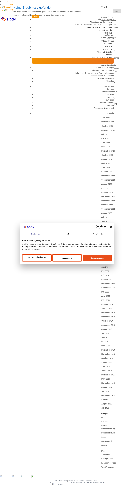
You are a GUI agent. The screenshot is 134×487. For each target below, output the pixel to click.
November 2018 (108, 354)
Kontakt (109, 61)
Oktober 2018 (107, 358)
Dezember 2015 (108, 375)
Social (103, 437)
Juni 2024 (105, 163)
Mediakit (108, 55)
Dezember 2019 (108, 313)
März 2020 (105, 300)
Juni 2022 (105, 221)
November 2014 (108, 383)
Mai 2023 (105, 188)
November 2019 (108, 317)
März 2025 (105, 147)
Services (110, 38)
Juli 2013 (105, 408)
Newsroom (107, 49)
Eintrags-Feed (107, 459)
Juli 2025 (105, 134)
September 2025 (108, 130)
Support (10, 1)
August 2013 (106, 404)
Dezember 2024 (108, 151)
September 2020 (108, 288)
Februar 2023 (107, 192)
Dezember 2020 (108, 284)
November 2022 (108, 201)
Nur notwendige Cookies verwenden (37, 258)
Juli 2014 (105, 391)
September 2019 (108, 325)
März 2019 (105, 346)
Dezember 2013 (108, 396)
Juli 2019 (105, 333)
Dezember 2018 (108, 350)
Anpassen (66, 258)
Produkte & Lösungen (105, 19)
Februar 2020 (107, 304)
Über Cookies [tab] (98, 234)
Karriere (108, 46)
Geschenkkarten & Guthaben (99, 27)
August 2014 (106, 387)
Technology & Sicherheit (101, 57)
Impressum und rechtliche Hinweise (80, 481)
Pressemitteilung (108, 433)
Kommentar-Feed (108, 463)
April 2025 (105, 142)
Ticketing (108, 33)
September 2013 (108, 400)
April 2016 (105, 366)
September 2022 (108, 209)
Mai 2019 (105, 342)
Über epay (107, 44)
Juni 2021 (105, 267)
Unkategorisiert (107, 441)
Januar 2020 (106, 308)
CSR (103, 417)
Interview (105, 421)
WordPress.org (107, 467)
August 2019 (106, 329)
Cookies (95, 481)
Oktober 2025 (107, 126)
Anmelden (105, 455)
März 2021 (105, 275)
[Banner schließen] (111, 227)
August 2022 (106, 213)
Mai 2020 (105, 292)
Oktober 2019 (107, 321)
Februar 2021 (107, 279)
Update (104, 445)
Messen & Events (104, 52)
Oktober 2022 (107, 205)
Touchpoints (109, 36)
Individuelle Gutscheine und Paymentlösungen (92, 25)
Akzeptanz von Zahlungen (101, 22)
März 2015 (105, 379)
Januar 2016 (106, 371)
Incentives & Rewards (102, 30)
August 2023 (106, 184)
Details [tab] (67, 234)
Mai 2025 (105, 138)
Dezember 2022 (108, 196)
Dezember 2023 (108, 176)
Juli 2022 (105, 217)
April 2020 (105, 296)
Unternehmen (108, 41)
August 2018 (106, 362)
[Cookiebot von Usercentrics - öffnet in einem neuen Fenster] (97, 227)
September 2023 (108, 180)
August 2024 (106, 159)
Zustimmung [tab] (35, 234)
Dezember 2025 (108, 122)
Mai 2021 (105, 271)
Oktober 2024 (107, 155)
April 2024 (105, 167)
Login (11, 4)
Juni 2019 (105, 337)
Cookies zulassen (97, 258)
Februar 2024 (107, 172)
